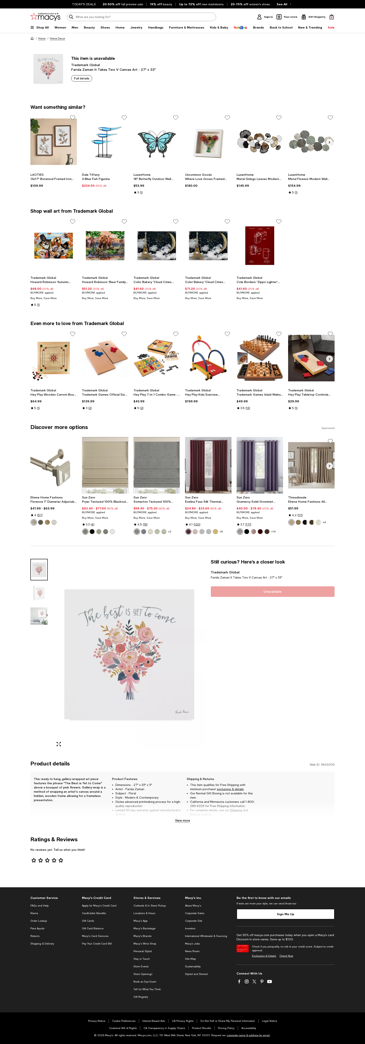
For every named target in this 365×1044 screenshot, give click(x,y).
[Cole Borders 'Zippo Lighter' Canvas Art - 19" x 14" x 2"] (260, 245)
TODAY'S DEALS (84, 4)
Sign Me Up (285, 914)
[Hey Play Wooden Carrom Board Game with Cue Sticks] (53, 358)
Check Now (286, 955)
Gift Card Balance (93, 928)
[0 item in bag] (332, 17)
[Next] (329, 142)
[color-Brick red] (260, 531)
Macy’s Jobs (192, 943)
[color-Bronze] (40, 522)
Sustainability (193, 966)
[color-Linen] (150, 531)
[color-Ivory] (318, 522)
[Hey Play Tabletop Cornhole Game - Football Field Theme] (311, 358)
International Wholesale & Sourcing (206, 936)
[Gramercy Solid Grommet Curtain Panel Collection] (260, 465)
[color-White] (112, 531)
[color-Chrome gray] (208, 531)
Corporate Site (193, 920)
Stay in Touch (141, 958)
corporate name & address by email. (248, 1035)
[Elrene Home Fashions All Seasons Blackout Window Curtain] (311, 465)
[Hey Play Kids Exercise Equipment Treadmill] (208, 358)
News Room (192, 951)
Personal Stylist (142, 951)
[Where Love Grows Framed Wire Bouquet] (208, 141)
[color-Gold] (47, 522)
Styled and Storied (196, 974)
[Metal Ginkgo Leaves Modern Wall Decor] (260, 141)
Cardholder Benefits (94, 913)
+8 (221, 531)
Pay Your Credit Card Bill (97, 943)
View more (182, 820)
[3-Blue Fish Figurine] (105, 141)
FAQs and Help (39, 905)
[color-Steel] (85, 531)
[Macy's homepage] (32, 38)
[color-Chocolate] (267, 531)
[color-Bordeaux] (188, 531)
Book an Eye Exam (144, 981)
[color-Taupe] (291, 522)
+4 (324, 522)
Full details (81, 78)
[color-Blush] (253, 531)
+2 (169, 531)
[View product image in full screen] (58, 744)
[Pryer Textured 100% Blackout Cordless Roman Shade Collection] (105, 465)
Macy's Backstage (144, 928)
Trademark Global (85, 65)
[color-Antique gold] (298, 522)
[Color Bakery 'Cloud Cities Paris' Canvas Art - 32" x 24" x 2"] (208, 245)
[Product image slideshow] (129, 654)
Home (41, 38)
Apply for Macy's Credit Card (99, 905)
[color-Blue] (143, 531)
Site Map (190, 958)
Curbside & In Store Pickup (149, 905)
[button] (118, 654)
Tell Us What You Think (147, 989)
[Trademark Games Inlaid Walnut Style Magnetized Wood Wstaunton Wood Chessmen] (260, 358)
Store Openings (142, 974)
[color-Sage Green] (157, 531)
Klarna (34, 913)
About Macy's (193, 905)
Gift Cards (88, 920)
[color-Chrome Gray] (201, 531)
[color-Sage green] (98, 531)
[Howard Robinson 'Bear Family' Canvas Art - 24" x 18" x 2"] (105, 245)
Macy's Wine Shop (144, 943)
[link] (53, 180)
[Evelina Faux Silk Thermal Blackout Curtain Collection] (208, 465)
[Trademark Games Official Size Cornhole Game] (105, 358)
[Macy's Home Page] (45, 17)
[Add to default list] (72, 117)
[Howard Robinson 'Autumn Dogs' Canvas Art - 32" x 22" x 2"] (53, 245)
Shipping (236, 810)
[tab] (39, 569)
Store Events (140, 966)
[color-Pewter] (33, 522)
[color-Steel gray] (105, 531)
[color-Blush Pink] (195, 531)
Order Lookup (38, 920)
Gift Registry (140, 996)
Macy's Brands (142, 936)
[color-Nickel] (54, 522)
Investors (190, 928)
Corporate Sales (194, 913)
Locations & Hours (144, 913)
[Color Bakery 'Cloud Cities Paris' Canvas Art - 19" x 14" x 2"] (156, 245)
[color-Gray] (136, 531)
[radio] (33, 522)
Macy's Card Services (95, 936)
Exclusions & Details (264, 955)
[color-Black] (92, 531)
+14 (273, 531)
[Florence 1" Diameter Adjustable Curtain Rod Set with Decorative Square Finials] (53, 465)
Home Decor (57, 38)
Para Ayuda (37, 928)
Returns (195, 814)
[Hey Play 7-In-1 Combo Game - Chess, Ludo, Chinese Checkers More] (156, 358)
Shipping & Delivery (42, 943)
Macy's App (140, 920)
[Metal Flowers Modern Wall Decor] (311, 141)
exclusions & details (230, 789)
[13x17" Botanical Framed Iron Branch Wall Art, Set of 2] (53, 141)
